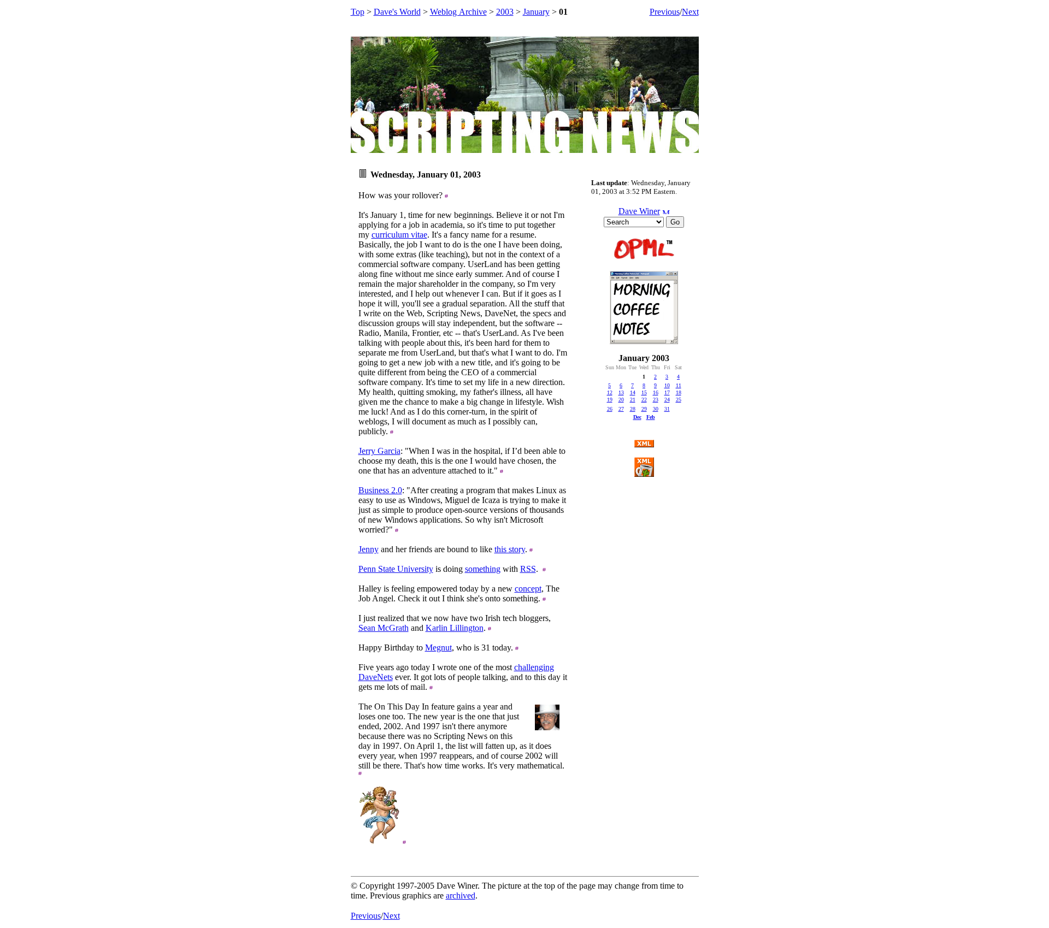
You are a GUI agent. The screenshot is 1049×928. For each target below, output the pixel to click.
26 (609, 409)
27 (621, 409)
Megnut (438, 647)
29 (644, 409)
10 (667, 385)
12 (609, 392)
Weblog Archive (458, 11)
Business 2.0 (380, 490)
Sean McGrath (383, 628)
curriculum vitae (399, 234)
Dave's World (397, 11)
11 (678, 385)
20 (621, 400)
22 (644, 400)
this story (509, 549)
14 (632, 392)
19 (609, 400)
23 (655, 400)
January (536, 11)
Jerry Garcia (379, 451)
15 (644, 392)
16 (655, 392)
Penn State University (395, 569)
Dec (637, 417)
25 (678, 400)
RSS (528, 569)
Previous (665, 11)
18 (678, 392)
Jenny (368, 549)
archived (460, 895)
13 (621, 392)
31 (667, 409)
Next (690, 11)
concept (528, 588)
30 (655, 409)
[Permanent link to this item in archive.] (446, 195)
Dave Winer (639, 211)
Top (357, 11)
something (482, 569)
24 (667, 400)
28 (632, 409)
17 (667, 392)
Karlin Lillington (455, 628)
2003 (505, 11)
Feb (650, 417)
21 (632, 400)
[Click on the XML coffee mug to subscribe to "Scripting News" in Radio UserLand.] (644, 473)
